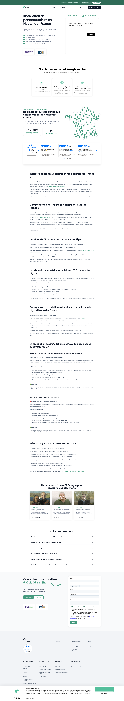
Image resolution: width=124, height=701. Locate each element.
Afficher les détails (30, 698)
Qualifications (59, 644)
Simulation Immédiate (76, 641)
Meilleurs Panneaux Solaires (45, 664)
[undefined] (36, 152)
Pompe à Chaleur (75, 646)
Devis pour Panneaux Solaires (77, 666)
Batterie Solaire (42, 679)
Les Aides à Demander (59, 664)
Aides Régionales (58, 666)
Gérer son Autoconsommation (29, 683)
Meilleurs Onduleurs (43, 666)
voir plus (71, 150)
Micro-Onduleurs (42, 676)
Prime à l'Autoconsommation (61, 672)
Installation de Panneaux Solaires (28, 667)
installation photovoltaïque (42, 217)
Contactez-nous (59, 646)
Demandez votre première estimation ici (73, 471)
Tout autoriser (104, 689)
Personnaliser (104, 693)
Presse (89, 641)
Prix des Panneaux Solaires (76, 664)
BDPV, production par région (57, 186)
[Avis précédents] (38, 151)
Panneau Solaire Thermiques (45, 669)
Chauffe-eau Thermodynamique (76, 650)
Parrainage (58, 641)
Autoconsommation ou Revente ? (28, 680)
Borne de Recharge (76, 644)
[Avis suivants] (96, 151)
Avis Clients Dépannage (93, 646)
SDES (83, 318)
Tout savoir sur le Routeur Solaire (44, 673)
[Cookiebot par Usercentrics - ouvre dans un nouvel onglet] (17, 698)
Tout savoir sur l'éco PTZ (60, 669)
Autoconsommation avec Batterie (28, 675)
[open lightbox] (40, 498)
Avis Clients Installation (92, 644)
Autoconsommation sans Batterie (28, 671)
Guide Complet (26, 664)
